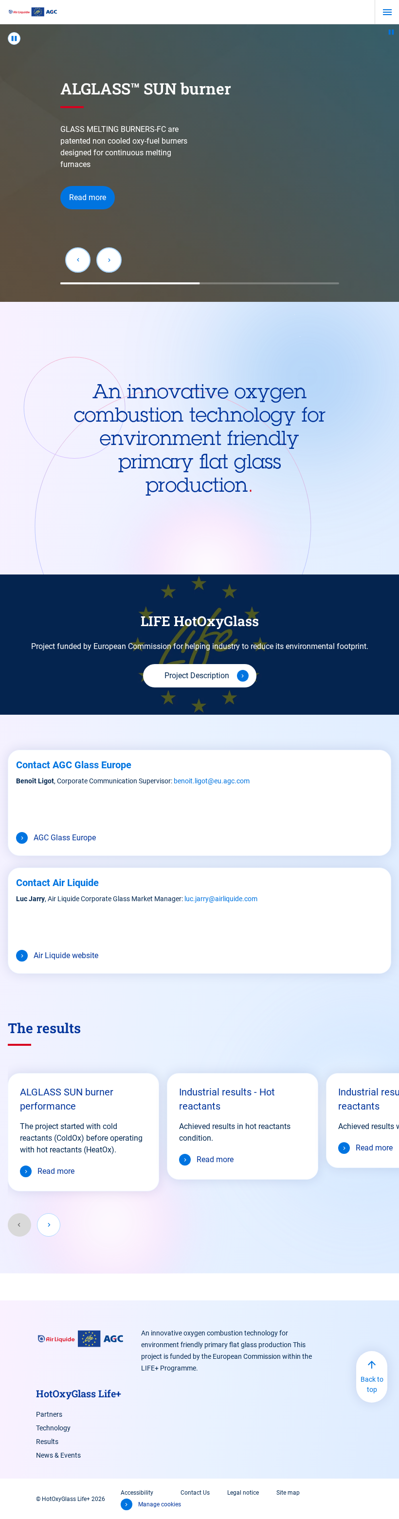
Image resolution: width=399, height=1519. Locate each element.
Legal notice (243, 1492)
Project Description (196, 675)
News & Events (58, 1455)
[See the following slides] (48, 1225)
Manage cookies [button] (159, 1504)
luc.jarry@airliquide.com (220, 899)
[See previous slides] (19, 1225)
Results (47, 1441)
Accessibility (137, 1492)
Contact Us (195, 1492)
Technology (53, 1428)
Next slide (109, 260)
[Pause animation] (391, 32)
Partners (49, 1414)
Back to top (372, 1384)
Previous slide (78, 260)
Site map (288, 1492)
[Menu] (387, 12)
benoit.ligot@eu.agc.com (212, 781)
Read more (87, 197)
